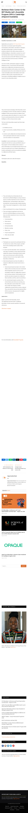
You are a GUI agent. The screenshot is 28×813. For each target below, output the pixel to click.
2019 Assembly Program (19, 44)
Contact (17, 809)
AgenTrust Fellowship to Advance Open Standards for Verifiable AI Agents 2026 (14, 555)
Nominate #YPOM (8, 808)
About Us (7, 806)
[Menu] (2, 2)
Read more (13, 647)
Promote (15, 808)
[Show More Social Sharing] (24, 22)
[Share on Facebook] (5, 22)
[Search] (26, 2)
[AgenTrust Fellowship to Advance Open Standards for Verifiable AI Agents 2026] (14, 545)
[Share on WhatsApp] (19, 22)
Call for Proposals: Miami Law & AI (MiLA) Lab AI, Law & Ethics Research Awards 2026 (13, 533)
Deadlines (22, 806)
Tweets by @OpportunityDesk (8, 737)
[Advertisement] (14, 95)
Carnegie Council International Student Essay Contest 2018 (20, 468)
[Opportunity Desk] (14, 2)
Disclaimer (12, 809)
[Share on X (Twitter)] (12, 22)
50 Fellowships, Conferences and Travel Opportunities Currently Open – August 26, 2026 (13, 510)
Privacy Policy (21, 808)
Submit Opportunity (14, 806)
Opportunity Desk (6, 19)
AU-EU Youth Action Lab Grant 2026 (9, 720)
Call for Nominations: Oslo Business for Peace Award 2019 (8, 468)
